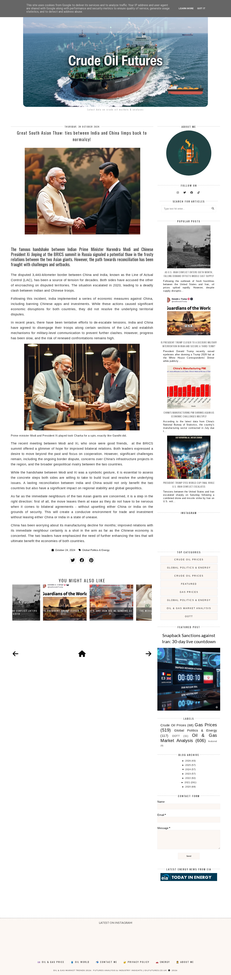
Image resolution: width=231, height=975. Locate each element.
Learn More (186, 8)
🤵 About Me (185, 961)
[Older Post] (148, 653)
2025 (188, 765)
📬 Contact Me (106, 961)
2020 (188, 787)
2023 (188, 774)
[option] (35, 602)
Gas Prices (189, 592)
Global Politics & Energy (96, 550)
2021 (188, 782)
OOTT (189, 616)
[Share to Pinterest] (91, 560)
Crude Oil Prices (189, 559)
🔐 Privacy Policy (136, 961)
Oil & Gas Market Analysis (189, 608)
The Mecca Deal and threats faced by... (128, 612)
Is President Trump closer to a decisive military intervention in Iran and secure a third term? (189, 344)
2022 (188, 778)
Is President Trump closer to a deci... (35, 612)
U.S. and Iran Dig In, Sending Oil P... (82, 612)
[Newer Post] (15, 653)
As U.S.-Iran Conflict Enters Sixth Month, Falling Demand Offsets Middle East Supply (189, 274)
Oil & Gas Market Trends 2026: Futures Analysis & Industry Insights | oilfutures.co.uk (110, 970)
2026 (188, 761)
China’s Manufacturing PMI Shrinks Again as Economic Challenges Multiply (189, 414)
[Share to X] (73, 560)
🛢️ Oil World (80, 961)
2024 (188, 769)
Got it (201, 8)
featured (189, 584)
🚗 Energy (163, 961)
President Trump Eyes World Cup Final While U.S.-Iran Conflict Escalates (189, 484)
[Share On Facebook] (82, 560)
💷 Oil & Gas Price (51, 961)
